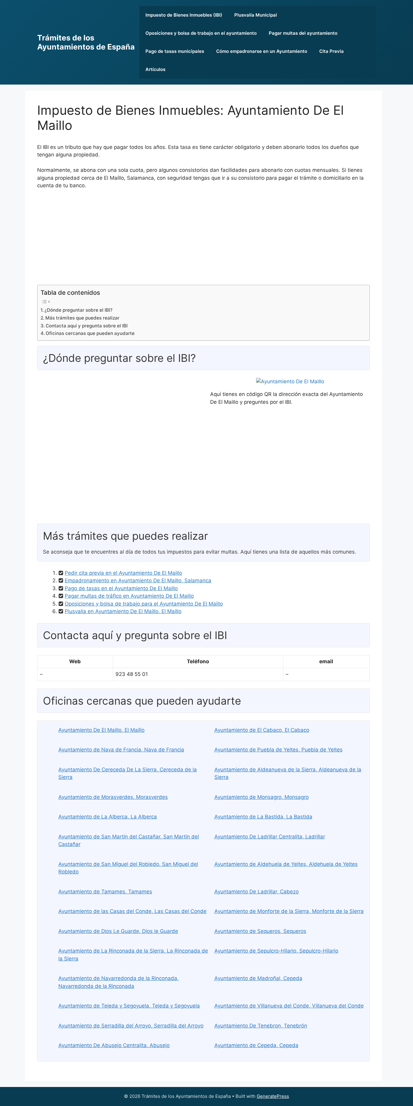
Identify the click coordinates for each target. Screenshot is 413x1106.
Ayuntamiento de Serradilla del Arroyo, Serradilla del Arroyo (130, 1026)
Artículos (155, 69)
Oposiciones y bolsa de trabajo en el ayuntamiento (201, 33)
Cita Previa (331, 51)
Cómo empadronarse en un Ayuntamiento (261, 51)
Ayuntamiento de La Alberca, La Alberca (107, 817)
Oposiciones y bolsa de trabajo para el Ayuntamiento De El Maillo (144, 604)
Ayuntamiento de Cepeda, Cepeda (256, 1045)
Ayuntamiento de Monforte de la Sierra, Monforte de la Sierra (289, 911)
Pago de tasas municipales (174, 51)
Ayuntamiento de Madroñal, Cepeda (258, 978)
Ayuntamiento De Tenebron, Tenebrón (260, 1026)
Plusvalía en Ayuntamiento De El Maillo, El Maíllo (123, 611)
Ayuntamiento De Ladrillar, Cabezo (256, 892)
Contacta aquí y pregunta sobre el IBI (87, 326)
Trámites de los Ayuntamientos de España (86, 42)
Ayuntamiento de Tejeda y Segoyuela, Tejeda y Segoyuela (129, 1006)
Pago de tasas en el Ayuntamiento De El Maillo (121, 588)
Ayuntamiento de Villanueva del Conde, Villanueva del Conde (289, 1006)
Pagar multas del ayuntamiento (303, 33)
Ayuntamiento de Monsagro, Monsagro (261, 797)
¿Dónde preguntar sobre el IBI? (78, 310)
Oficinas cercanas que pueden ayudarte (90, 333)
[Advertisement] (203, 239)
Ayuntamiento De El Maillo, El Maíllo (101, 730)
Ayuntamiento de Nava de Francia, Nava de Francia (121, 750)
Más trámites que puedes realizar (82, 318)
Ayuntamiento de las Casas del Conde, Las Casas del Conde (132, 911)
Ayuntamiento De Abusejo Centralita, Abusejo (114, 1045)
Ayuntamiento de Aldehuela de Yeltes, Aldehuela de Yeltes (286, 864)
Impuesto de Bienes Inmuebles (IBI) (183, 15)
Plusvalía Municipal (255, 15)
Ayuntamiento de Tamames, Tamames (105, 892)
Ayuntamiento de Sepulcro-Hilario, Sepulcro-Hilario (276, 951)
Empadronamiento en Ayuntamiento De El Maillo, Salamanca (138, 580)
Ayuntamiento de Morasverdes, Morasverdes (113, 797)
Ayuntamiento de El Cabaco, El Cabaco (261, 730)
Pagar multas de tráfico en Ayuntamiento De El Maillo (129, 596)
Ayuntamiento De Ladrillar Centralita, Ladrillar (269, 837)
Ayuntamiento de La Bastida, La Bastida (263, 817)
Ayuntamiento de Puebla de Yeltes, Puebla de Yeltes (278, 750)
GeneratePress (273, 1096)
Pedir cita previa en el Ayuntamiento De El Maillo (123, 573)
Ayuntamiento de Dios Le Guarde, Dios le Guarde (118, 931)
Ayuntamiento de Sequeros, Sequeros (260, 931)
